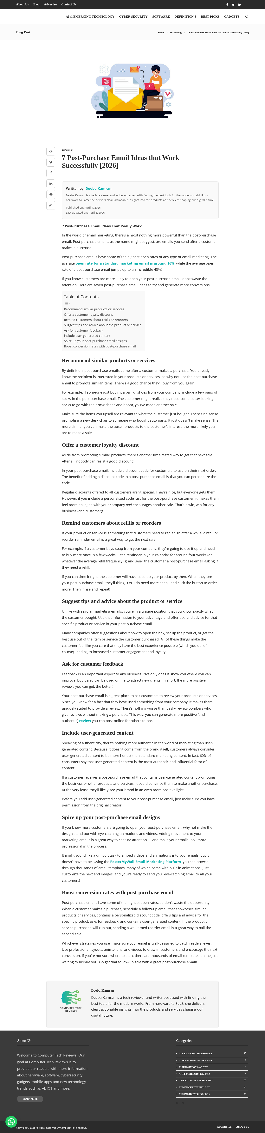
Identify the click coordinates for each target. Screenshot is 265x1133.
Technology (176, 32)
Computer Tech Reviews (73, 1127)
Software (161, 16)
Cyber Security (133, 16)
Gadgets (231, 16)
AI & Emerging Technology (90, 16)
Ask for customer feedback (83, 330)
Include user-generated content (87, 336)
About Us (22, 4)
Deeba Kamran (99, 188)
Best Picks (210, 16)
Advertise (50, 4)
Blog (36, 4)
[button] (11, 1122)
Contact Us (68, 4)
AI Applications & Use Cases (212, 1060)
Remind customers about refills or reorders (96, 320)
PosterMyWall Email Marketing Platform (145, 861)
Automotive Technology (212, 1094)
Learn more (30, 1099)
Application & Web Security (212, 1080)
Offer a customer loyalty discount (88, 314)
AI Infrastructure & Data (212, 1073)
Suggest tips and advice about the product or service (102, 325)
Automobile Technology (212, 1087)
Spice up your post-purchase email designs (95, 341)
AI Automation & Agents (212, 1067)
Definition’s (185, 16)
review (85, 720)
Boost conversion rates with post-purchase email (100, 346)
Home (161, 32)
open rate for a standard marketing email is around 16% (125, 263)
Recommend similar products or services (94, 309)
